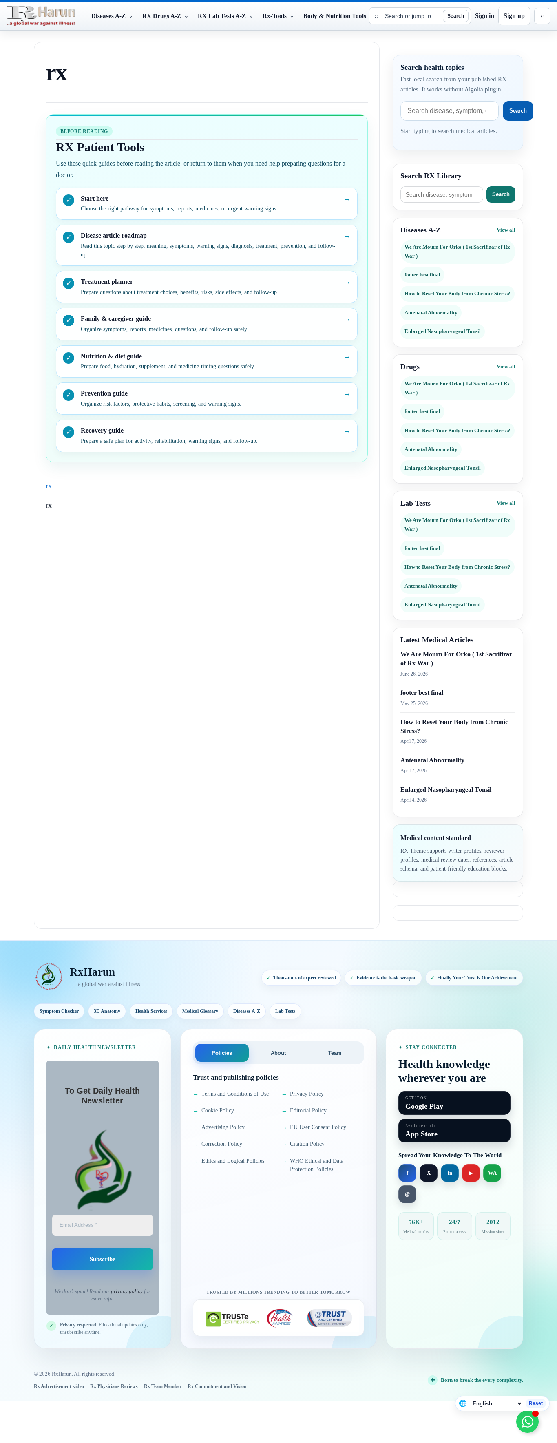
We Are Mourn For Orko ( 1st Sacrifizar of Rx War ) (457, 251)
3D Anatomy (107, 1011)
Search (455, 16)
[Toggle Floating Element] (527, 1421)
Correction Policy (217, 1144)
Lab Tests (285, 1011)
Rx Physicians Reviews (114, 1386)
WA (492, 1173)
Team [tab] (335, 1053)
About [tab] (278, 1053)
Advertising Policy (219, 1127)
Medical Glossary (200, 1011)
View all (506, 230)
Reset (536, 1403)
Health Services (151, 1011)
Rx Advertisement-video (59, 1386)
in (450, 1173)
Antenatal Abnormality (431, 312)
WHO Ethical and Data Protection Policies (312, 1165)
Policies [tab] (222, 1053)
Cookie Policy (213, 1110)
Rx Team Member (162, 1386)
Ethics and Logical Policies (228, 1161)
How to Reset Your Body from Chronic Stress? (457, 293)
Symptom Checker (59, 1011)
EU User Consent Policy (313, 1127)
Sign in (484, 15)
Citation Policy (303, 1144)
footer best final (422, 275)
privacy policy (127, 1291)
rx (49, 486)
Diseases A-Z (246, 1011)
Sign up (514, 15)
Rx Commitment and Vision (217, 1386)
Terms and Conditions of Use (231, 1094)
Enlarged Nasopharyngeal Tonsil (442, 331)
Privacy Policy (302, 1094)
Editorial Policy (304, 1110)
